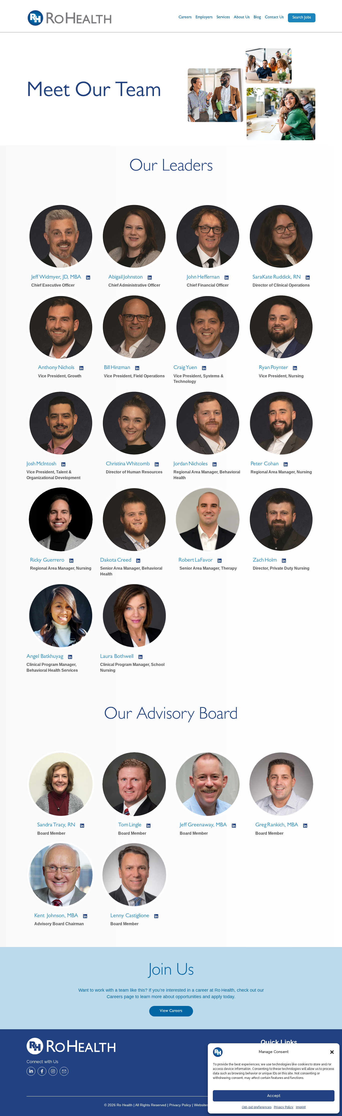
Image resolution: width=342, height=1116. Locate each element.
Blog (257, 18)
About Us (242, 18)
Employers (204, 18)
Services (223, 18)
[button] (331, 1052)
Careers (185, 18)
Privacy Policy (283, 1107)
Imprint (301, 1107)
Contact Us (274, 18)
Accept (273, 1095)
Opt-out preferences (256, 1107)
